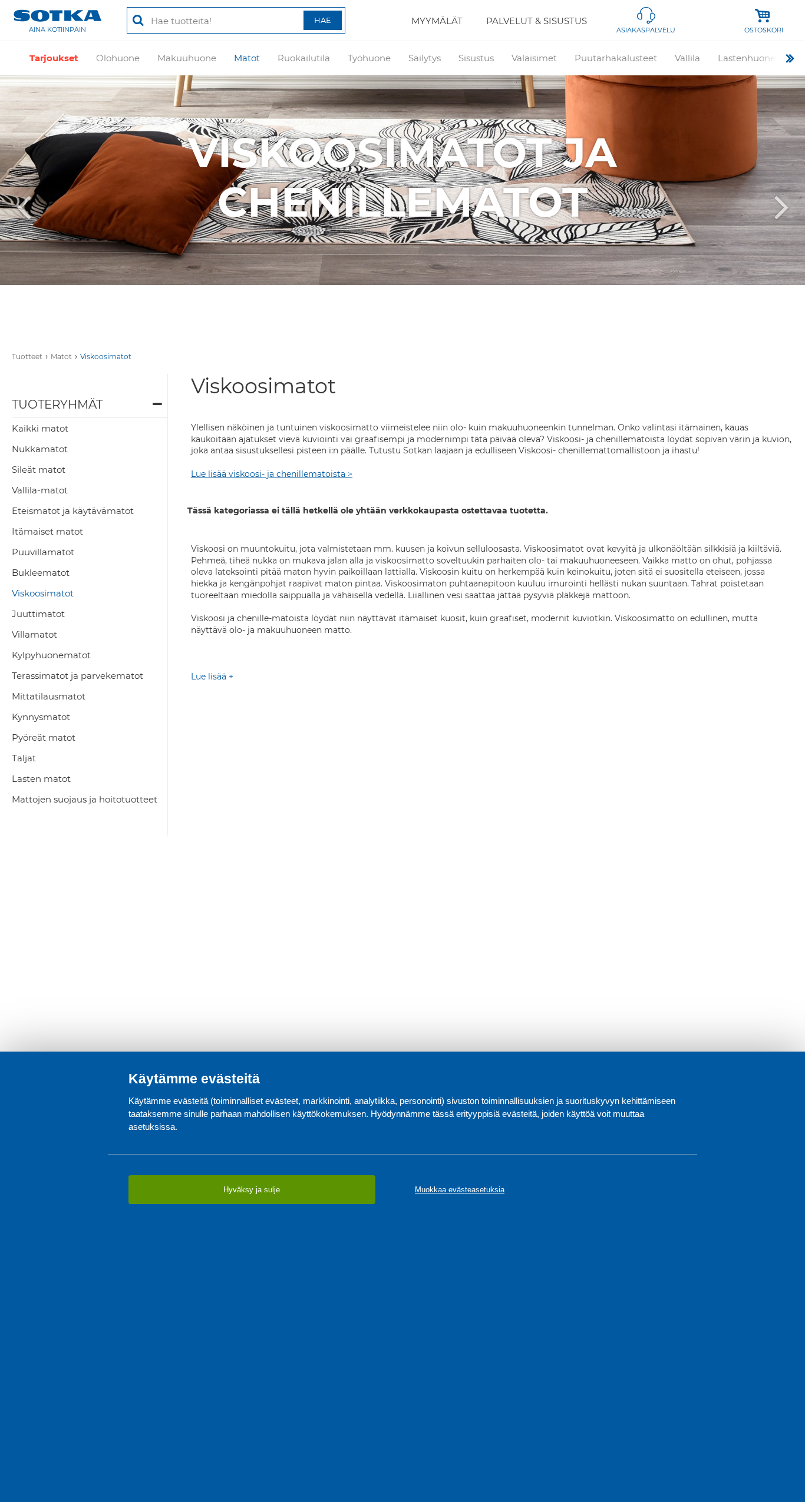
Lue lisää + (212, 676)
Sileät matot (38, 469)
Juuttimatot (38, 613)
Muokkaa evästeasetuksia (459, 1189)
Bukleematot (41, 572)
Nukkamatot (40, 449)
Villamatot (34, 634)
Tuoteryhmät (57, 404)
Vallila (687, 58)
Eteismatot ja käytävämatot (73, 510)
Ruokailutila (304, 58)
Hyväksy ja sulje (251, 1189)
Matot (247, 58)
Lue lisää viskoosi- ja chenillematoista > (271, 474)
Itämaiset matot (47, 531)
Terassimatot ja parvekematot (77, 675)
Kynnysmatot (41, 716)
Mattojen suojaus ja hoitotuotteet (84, 799)
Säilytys (424, 58)
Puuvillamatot (43, 552)
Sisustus (476, 58)
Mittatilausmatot (48, 696)
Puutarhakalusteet (616, 58)
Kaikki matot (40, 428)
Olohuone (118, 58)
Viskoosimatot (105, 356)
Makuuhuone (186, 58)
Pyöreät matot (43, 737)
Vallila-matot (40, 490)
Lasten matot (41, 778)
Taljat (24, 758)
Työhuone (369, 58)
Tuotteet (27, 356)
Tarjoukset (53, 58)
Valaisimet (534, 58)
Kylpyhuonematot (51, 655)
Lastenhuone (747, 58)
